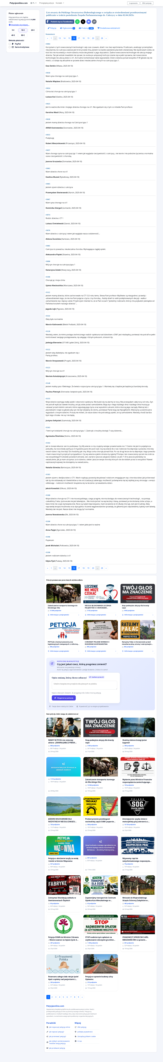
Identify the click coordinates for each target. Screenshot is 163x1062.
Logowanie (133, 3)
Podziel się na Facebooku (62, 21)
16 (74, 38)
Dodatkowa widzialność (110, 28)
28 (102, 38)
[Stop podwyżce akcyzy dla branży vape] (138, 601)
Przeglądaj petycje (46, 3)
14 (64, 38)
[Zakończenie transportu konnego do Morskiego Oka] (63, 601)
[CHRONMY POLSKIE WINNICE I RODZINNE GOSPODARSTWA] (100, 637)
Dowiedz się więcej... (20, 25)
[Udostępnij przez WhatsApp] (77, 21)
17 (79, 38)
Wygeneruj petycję (65, 698)
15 (69, 38)
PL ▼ (35, 3)
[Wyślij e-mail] (88, 21)
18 (83, 38)
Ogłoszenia (68, 28)
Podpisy (87, 28)
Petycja (53, 28)
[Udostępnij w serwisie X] (83, 21)
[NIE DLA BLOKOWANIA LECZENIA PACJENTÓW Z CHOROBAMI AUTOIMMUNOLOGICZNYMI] (100, 601)
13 (60, 38)
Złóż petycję (146, 3)
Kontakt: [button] (59, 3)
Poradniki (51, 1023)
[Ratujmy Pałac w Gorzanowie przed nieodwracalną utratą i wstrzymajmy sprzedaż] (138, 637)
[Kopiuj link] (94, 21)
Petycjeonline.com (19, 3)
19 (88, 38)
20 (93, 38)
